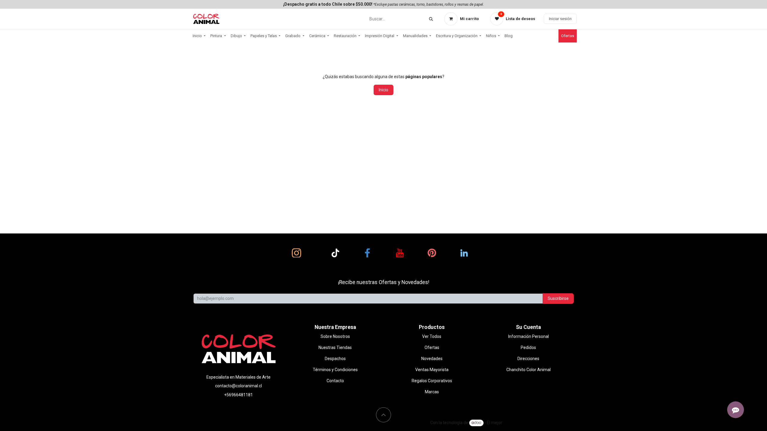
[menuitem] (199, 36)
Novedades (432, 358)
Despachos (335, 358)
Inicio (383, 89)
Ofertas (432, 347)
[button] (383, 414)
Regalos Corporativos (432, 380)
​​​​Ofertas (567, 36)
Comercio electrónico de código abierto (540, 422)
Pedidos (528, 347)
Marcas (432, 391)
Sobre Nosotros (335, 336)
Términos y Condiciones (335, 369)
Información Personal (528, 336)
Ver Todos (431, 336)
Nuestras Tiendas (335, 347)
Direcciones (528, 358)
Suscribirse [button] (558, 298)
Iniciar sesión (560, 18)
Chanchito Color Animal (528, 369)
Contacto (335, 380)
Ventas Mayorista (432, 369)
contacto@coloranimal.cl (238, 385)
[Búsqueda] (431, 19)
